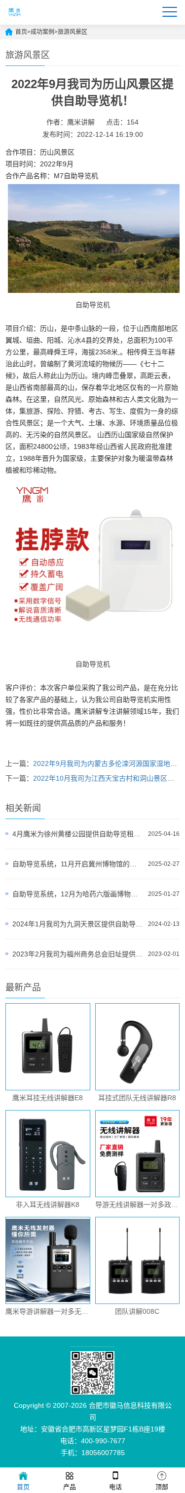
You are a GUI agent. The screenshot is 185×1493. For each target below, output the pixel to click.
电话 (115, 1487)
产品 (69, 1487)
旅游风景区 (72, 32)
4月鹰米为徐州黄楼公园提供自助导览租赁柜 (77, 834)
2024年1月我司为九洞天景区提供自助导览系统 (77, 924)
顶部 (161, 1487)
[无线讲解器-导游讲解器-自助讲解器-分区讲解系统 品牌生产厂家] (14, 20)
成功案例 (42, 32)
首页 (21, 32)
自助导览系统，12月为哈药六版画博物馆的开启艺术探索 (77, 894)
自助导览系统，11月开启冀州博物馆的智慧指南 (77, 864)
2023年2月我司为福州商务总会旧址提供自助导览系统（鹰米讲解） (77, 954)
